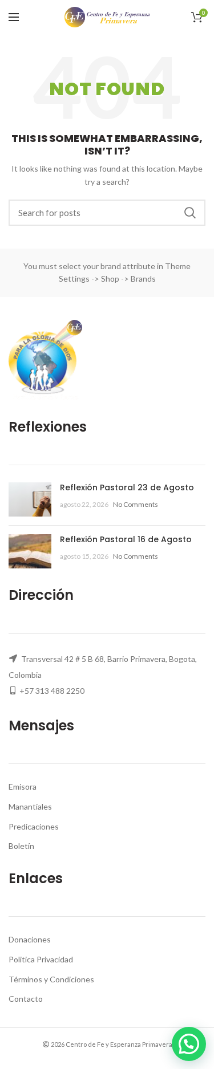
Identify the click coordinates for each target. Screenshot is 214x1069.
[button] (189, 1044)
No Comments (135, 504)
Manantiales (30, 806)
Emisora (23, 786)
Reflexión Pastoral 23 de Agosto (127, 487)
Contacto (26, 998)
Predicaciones (34, 826)
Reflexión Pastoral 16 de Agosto (126, 539)
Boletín (21, 846)
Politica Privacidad (41, 959)
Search (190, 213)
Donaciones (30, 939)
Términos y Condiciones (51, 979)
